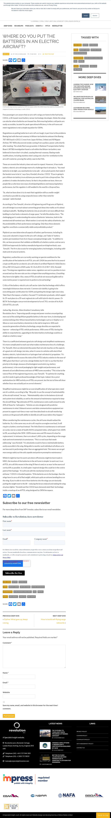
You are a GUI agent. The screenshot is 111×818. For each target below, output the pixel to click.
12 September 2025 (46, 764)
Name (6, 673)
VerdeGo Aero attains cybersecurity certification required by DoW (61, 745)
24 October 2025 (58, 750)
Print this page (49, 54)
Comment (7, 643)
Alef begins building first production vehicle (83, 108)
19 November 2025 (59, 737)
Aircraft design (13, 586)
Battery (14, 582)
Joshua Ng (22, 596)
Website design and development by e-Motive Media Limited (52, 815)
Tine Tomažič (31, 596)
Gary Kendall (13, 596)
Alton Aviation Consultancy (22, 591)
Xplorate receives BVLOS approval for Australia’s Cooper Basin (83, 98)
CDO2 (34, 591)
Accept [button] (86, 15)
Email (5, 682)
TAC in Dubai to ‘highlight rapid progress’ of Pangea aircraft (60, 733)
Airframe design (25, 586)
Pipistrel (40, 591)
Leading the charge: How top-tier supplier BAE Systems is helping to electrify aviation (83, 87)
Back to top (103, 815)
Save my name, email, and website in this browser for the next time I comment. (30, 707)
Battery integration (38, 586)
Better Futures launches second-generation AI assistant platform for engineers (61, 758)
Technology (23, 582)
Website (6, 692)
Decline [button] (95, 15)
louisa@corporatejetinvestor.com (17, 761)
